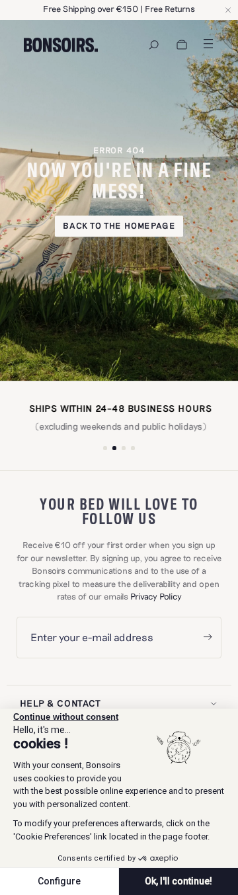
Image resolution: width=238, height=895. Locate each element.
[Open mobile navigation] (208, 44)
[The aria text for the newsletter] (207, 637)
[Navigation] (154, 45)
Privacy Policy (156, 596)
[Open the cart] (182, 45)
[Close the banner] (228, 10)
